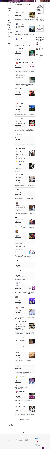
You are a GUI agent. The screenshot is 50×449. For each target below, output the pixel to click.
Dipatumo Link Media (22, 246)
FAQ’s (7, 439)
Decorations (9, 27)
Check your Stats (26, 440)
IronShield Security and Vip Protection (20, 270)
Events (16, 439)
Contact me (17, 31)
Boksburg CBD (10, 43)
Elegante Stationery (21, 38)
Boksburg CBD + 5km (9, 8)
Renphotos (20, 88)
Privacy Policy (8, 440)
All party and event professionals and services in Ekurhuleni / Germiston (10, 424)
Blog (16, 441)
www (22, 95)
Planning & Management (10, 32)
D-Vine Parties (21, 48)
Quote (16, 15)
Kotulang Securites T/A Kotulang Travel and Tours (26, 62)
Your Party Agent (21, 103)
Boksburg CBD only (9, 7)
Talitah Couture (21, 403)
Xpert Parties (20, 231)
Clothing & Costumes (9, 26)
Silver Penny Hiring (21, 307)
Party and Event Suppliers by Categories (19, 440)
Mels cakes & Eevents (22, 391)
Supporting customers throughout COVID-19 (10, 441)
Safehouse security (18, 189)
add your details (30, 432)
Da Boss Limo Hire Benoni (22, 296)
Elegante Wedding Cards (22, 336)
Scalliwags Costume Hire (22, 376)
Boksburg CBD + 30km (9, 10)
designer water (21, 282)
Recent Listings (26, 439)
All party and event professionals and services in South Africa (10, 427)
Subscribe (40, 13)
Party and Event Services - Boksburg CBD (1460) (22, 4)
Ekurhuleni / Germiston (10, 42)
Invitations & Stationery (9, 29)
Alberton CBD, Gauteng (18, 233)
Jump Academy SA (21, 217)
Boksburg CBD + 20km (9, 9)
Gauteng (8, 41)
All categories (8, 25)
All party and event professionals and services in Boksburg (10, 423)
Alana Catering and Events (22, 321)
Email (20, 31)
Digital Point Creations (22, 148)
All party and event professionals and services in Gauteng (10, 425)
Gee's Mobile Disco (21, 161)
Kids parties (9, 36)
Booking (19, 15)
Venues (8, 34)
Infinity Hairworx (17, 363)
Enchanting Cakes (21, 118)
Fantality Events (21, 174)
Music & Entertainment (9, 30)
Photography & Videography (10, 31)
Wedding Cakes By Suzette (19, 260)
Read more (18, 35)
